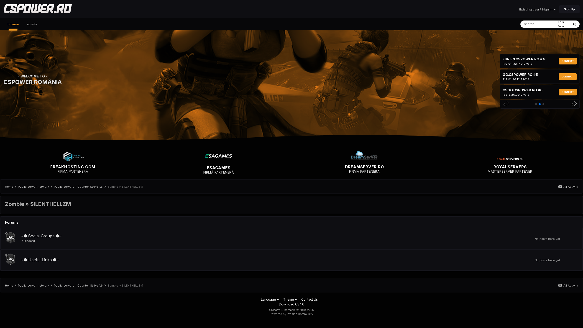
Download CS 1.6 (291, 304)
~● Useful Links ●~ (40, 259)
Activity (32, 24)
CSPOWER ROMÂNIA (32, 82)
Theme (289, 299)
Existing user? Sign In (536, 9)
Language (269, 299)
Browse (13, 24)
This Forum (562, 24)
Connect (568, 61)
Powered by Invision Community (291, 314)
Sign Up (569, 9)
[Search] (574, 24)
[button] (506, 104)
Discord (29, 241)
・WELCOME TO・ (32, 76)
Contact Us (309, 299)
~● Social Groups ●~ (41, 235)
